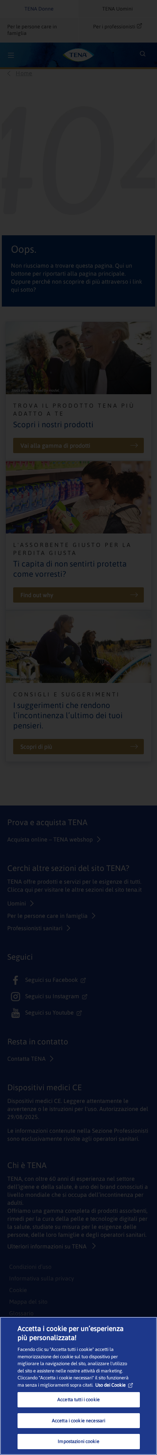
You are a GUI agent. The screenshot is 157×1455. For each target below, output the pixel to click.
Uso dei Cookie (110, 1385)
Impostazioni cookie (78, 1441)
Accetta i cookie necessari (78, 1420)
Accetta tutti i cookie (78, 1399)
